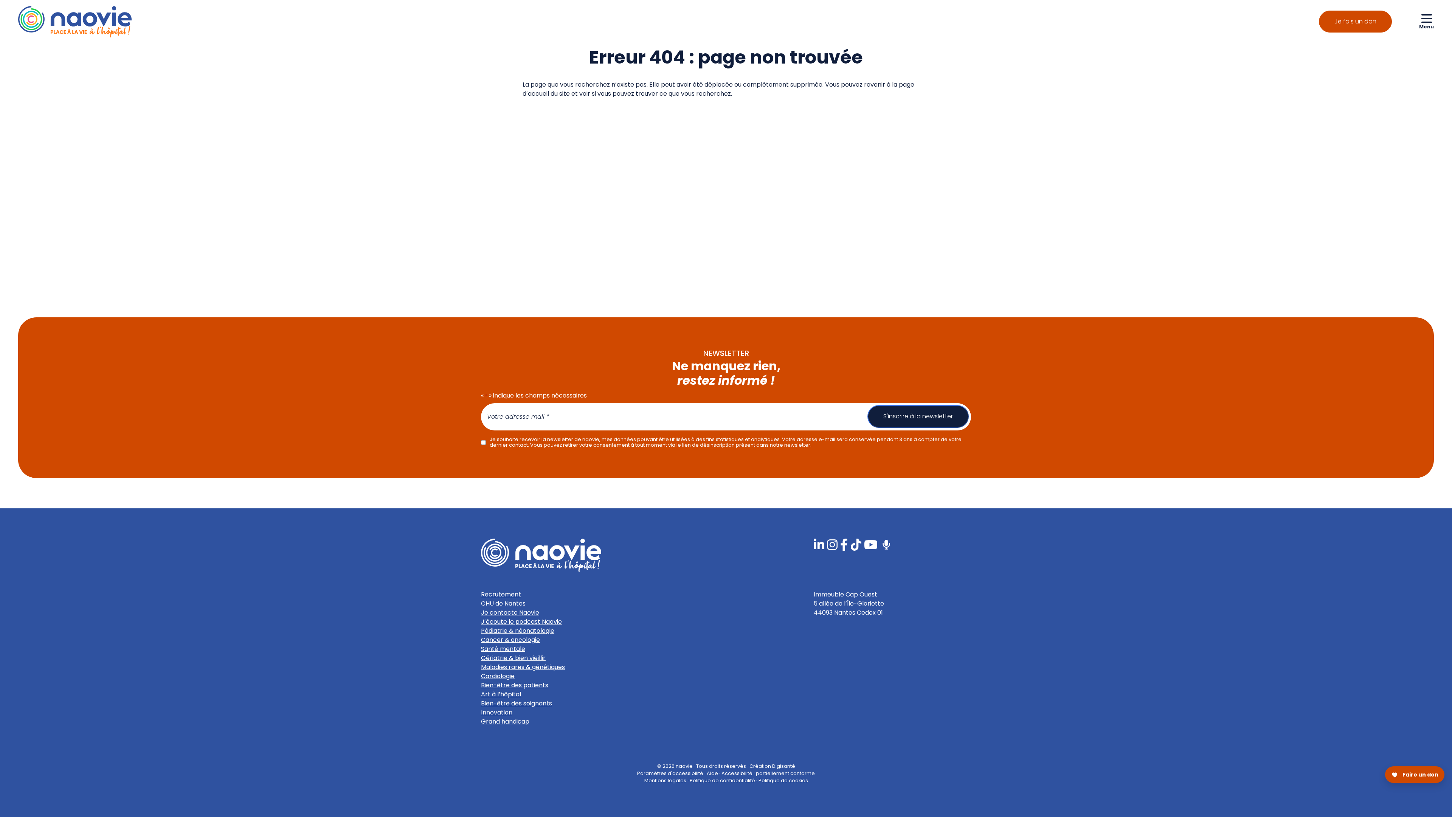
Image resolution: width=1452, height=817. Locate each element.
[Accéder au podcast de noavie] (886, 544)
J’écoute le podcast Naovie (521, 621)
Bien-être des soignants (516, 703)
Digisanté (783, 766)
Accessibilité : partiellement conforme (768, 773)
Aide (712, 773)
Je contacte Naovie (510, 612)
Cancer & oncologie (510, 639)
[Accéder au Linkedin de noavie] (819, 544)
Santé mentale (503, 649)
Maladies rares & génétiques (523, 667)
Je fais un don (1355, 21)
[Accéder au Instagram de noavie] (832, 544)
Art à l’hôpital (501, 694)
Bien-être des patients (514, 685)
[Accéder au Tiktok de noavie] (856, 544)
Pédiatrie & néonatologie (517, 630)
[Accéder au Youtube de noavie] (871, 544)
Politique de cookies (783, 780)
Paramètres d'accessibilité (670, 773)
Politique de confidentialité (722, 780)
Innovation (496, 712)
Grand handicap (505, 721)
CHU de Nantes (503, 603)
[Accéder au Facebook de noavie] (844, 544)
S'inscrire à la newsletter (918, 416)
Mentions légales (665, 780)
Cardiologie (498, 676)
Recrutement (501, 594)
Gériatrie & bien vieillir (513, 658)
